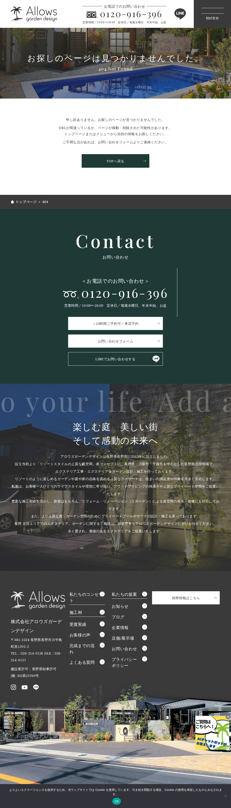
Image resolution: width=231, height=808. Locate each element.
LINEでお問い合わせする (115, 359)
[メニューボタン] (212, 14)
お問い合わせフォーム (115, 341)
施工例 (75, 612)
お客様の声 (79, 635)
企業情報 (120, 627)
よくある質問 (82, 662)
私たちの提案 (124, 594)
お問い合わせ (124, 648)
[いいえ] (225, 796)
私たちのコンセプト (86, 597)
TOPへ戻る (115, 161)
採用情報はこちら (186, 598)
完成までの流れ (82, 648)
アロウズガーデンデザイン (34, 13)
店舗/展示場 (123, 638)
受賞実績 (77, 624)
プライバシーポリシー (124, 662)
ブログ (118, 617)
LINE (180, 13)
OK (117, 801)
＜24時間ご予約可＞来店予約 (115, 323)
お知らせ (120, 606)
